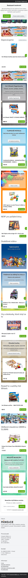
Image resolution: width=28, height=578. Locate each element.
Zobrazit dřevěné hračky (14, 353)
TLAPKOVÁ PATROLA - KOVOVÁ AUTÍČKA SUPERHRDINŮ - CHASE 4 (14, 161)
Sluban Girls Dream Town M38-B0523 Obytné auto (14, 447)
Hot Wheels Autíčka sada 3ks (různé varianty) (14, 57)
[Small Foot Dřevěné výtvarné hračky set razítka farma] (14, 365)
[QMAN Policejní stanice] (14, 418)
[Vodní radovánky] (14, 31)
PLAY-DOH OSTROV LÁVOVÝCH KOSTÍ (13, 487)
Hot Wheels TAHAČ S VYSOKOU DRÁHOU (14, 117)
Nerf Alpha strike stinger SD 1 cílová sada (13, 233)
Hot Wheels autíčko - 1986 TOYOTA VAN (12, 405)
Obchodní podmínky (5, 565)
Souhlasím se (15, 509)
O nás (2, 563)
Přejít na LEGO (14, 186)
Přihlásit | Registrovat (22, 1)
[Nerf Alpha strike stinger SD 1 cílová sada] (14, 225)
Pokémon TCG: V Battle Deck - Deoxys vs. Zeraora (14, 303)
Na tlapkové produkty (14, 141)
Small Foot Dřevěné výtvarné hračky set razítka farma (13, 373)
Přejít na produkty (14, 283)
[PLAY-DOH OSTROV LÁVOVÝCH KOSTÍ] (14, 479)
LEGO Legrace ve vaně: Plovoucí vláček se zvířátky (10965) (14, 206)
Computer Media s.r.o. (14, 574)
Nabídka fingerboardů (14, 98)
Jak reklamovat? (4, 566)
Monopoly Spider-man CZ (8, 333)
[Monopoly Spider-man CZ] (14, 325)
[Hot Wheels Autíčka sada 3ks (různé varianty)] (14, 49)
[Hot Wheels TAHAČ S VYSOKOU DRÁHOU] (14, 109)
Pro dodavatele (4, 569)
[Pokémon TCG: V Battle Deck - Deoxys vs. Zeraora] (14, 294)
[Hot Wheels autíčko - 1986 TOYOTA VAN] (14, 397)
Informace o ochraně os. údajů (8, 568)
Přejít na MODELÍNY (14, 468)
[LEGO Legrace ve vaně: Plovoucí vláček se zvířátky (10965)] (14, 197)
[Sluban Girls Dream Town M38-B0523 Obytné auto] (14, 438)
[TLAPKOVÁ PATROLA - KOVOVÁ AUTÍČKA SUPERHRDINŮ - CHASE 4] (14, 152)
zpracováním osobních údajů (18, 509)
